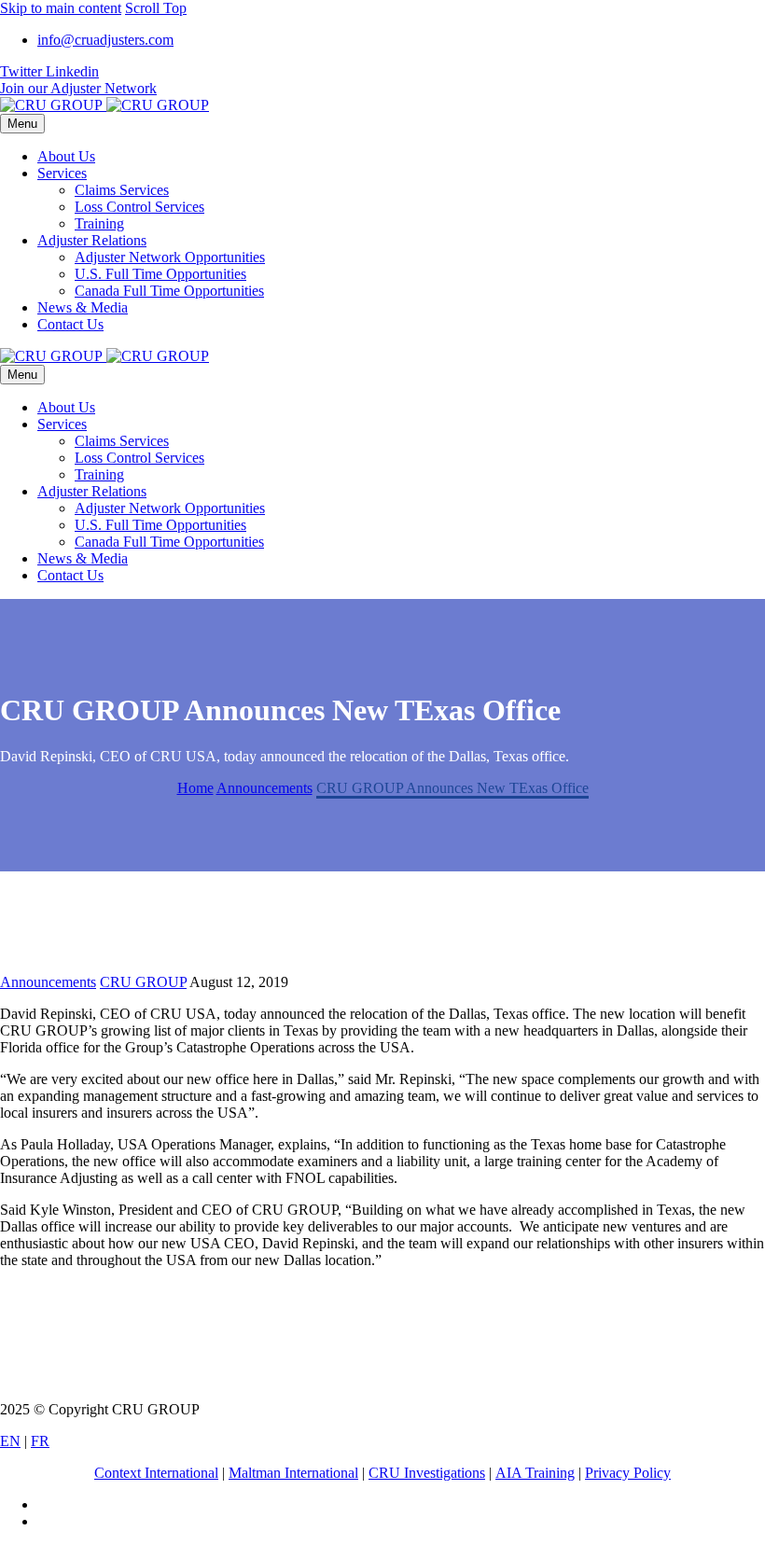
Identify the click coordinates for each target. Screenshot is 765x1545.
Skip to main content (60, 8)
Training (99, 223)
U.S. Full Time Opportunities (160, 274)
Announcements (48, 982)
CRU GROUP (143, 982)
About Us (66, 156)
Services (62, 173)
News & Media (82, 307)
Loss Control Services (139, 207)
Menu (22, 124)
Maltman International (293, 1473)
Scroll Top (156, 8)
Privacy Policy (628, 1473)
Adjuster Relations (91, 240)
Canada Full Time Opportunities (169, 291)
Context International (156, 1473)
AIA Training (535, 1473)
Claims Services (122, 190)
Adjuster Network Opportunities (170, 257)
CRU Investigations (427, 1473)
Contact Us (70, 324)
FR (40, 1441)
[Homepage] (104, 105)
